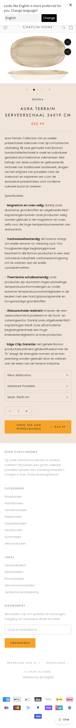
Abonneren (20, 643)
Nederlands (55, 663)
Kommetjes (13, 537)
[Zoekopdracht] (64, 27)
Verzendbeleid (15, 565)
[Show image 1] (34, 90)
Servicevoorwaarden (19, 585)
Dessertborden (16, 523)
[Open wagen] (70, 27)
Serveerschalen (16, 510)
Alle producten (15, 543)
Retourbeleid (14, 572)
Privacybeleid (14, 579)
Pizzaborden (13, 497)
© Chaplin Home (38, 672)
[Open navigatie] (5, 27)
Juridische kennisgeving (21, 592)
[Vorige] (26, 89)
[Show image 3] (42, 90)
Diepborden (13, 517)
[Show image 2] (38, 90)
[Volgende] (49, 89)
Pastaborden (14, 503)
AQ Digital (47, 677)
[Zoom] (67, 42)
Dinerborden (14, 530)
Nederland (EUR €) (22, 663)
